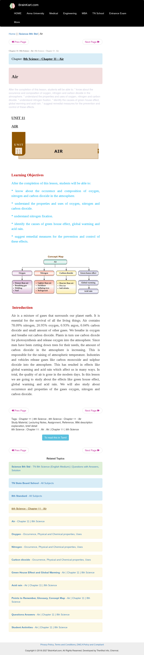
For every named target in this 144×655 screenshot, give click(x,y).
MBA (84, 13)
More (17, 22)
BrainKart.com (28, 5)
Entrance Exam (117, 13)
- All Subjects (33, 483)
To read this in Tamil (55, 437)
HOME (17, 13)
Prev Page (20, 41)
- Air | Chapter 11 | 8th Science (53, 572)
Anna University (35, 13)
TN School (98, 13)
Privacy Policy (47, 644)
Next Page (91, 41)
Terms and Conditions (65, 644)
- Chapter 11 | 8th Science (28, 521)
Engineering (70, 13)
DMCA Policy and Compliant (90, 644)
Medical (53, 13)
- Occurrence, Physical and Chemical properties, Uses (47, 534)
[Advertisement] (121, 84)
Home (12, 33)
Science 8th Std (28, 33)
